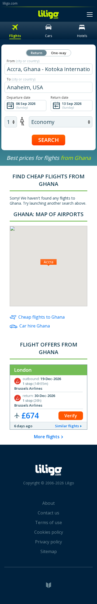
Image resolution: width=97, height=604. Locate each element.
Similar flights (67, 425)
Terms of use (48, 522)
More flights (47, 437)
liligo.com (10, 3)
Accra (48, 261)
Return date (59, 97)
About (48, 503)
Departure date (18, 97)
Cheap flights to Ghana (41, 317)
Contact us (48, 513)
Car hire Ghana (34, 326)
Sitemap (48, 551)
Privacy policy (48, 542)
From (23, 61)
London (23, 370)
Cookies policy (48, 532)
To (21, 79)
